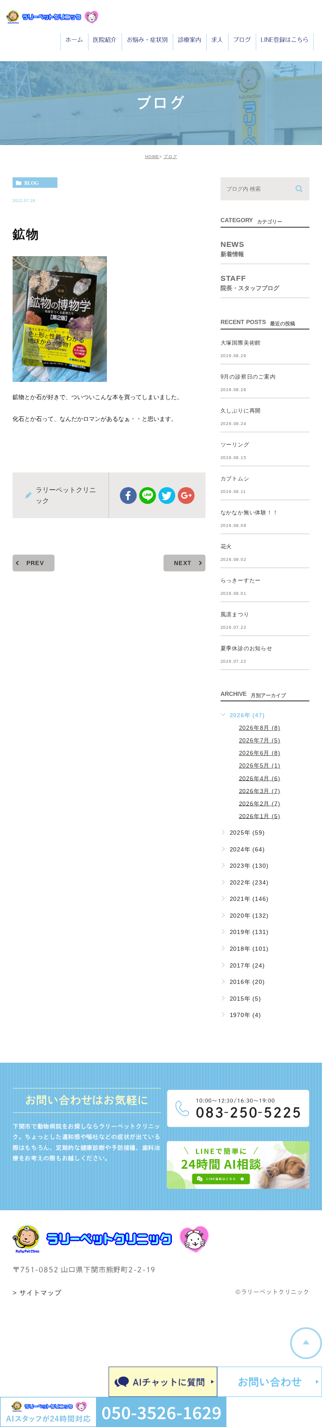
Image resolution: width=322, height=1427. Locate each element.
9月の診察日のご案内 (248, 377)
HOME (152, 156)
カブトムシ (235, 478)
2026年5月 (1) (259, 765)
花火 (226, 546)
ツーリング (235, 444)
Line (147, 495)
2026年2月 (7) (259, 803)
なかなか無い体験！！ (249, 512)
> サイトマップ (37, 1292)
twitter (166, 495)
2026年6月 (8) (259, 753)
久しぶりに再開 (241, 410)
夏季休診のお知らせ (247, 648)
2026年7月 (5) (259, 740)
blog (31, 182)
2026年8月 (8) (259, 727)
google (186, 495)
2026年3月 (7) (259, 790)
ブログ (170, 156)
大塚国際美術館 (241, 343)
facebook (128, 495)
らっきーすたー (241, 580)
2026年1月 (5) (259, 815)
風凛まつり (235, 614)
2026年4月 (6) (259, 778)
